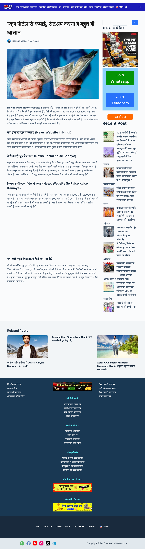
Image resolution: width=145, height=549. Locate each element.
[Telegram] (54, 543)
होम (17, 7)
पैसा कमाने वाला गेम (72, 412)
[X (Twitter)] (48, 543)
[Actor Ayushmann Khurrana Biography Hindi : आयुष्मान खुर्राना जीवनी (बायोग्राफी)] (117, 346)
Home (37, 527)
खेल (85, 7)
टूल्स (91, 7)
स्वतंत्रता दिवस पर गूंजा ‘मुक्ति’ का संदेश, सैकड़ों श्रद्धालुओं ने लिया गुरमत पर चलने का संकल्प (120, 156)
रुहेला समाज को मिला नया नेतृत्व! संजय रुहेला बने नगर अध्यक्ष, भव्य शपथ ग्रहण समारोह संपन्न (120, 196)
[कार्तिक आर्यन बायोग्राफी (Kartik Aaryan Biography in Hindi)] (27, 346)
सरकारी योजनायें (14, 392)
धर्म (60, 7)
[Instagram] (41, 543)
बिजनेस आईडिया (14, 384)
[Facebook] (28, 543)
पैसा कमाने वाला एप (72, 404)
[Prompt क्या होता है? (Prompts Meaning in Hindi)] (109, 231)
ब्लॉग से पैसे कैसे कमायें (72, 470)
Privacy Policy (63, 527)
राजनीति (98, 7)
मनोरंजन (33, 7)
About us (47, 527)
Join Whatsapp (120, 78)
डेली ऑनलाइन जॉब (72, 408)
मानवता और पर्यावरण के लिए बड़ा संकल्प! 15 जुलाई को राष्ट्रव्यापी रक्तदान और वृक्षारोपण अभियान (120, 215)
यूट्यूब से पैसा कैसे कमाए (72, 458)
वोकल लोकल (108, 7)
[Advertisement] (53, 232)
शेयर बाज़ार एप (72, 416)
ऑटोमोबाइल (52, 7)
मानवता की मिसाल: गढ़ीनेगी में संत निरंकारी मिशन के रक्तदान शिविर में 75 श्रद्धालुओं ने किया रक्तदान (120, 176)
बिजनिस (66, 7)
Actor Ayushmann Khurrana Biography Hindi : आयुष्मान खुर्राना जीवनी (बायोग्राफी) (116, 366)
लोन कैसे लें (12, 388)
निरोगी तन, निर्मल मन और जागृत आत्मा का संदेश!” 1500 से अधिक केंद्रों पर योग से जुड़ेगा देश (120, 291)
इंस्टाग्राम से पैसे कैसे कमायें (72, 462)
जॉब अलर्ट (24, 7)
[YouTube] (35, 543)
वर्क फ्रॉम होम (76, 7)
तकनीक (42, 7)
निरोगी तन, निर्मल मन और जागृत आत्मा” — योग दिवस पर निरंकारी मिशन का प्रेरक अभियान (119, 251)
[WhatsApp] (22, 543)
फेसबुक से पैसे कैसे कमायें (72, 466)
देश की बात (120, 117)
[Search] (135, 22)
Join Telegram (120, 99)
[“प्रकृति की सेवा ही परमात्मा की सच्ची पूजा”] (109, 307)
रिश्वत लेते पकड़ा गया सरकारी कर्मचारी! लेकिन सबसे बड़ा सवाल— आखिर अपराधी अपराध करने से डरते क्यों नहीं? (120, 271)
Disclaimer (79, 527)
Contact (92, 527)
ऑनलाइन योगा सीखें (15, 396)
